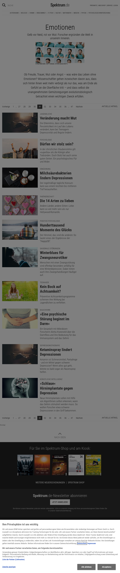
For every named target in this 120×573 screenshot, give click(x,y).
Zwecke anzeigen (9, 567)
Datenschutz (82, 543)
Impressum (91, 543)
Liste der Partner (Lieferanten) (13, 559)
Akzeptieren (106, 567)
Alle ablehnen (86, 567)
